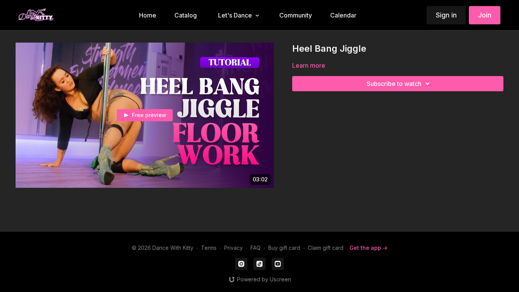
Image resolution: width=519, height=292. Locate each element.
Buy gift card (284, 247)
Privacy (233, 247)
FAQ (255, 247)
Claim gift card (325, 247)
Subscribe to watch (394, 83)
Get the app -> (369, 247)
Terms (209, 247)
